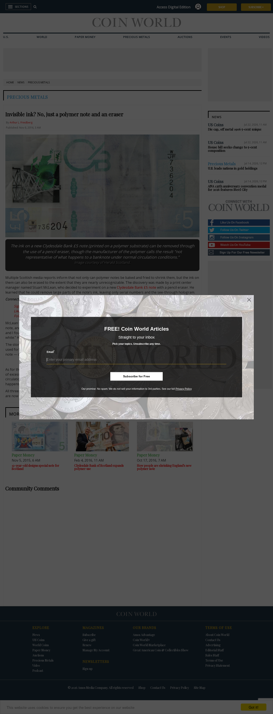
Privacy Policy (184, 388)
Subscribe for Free (136, 376)
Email (50, 351)
